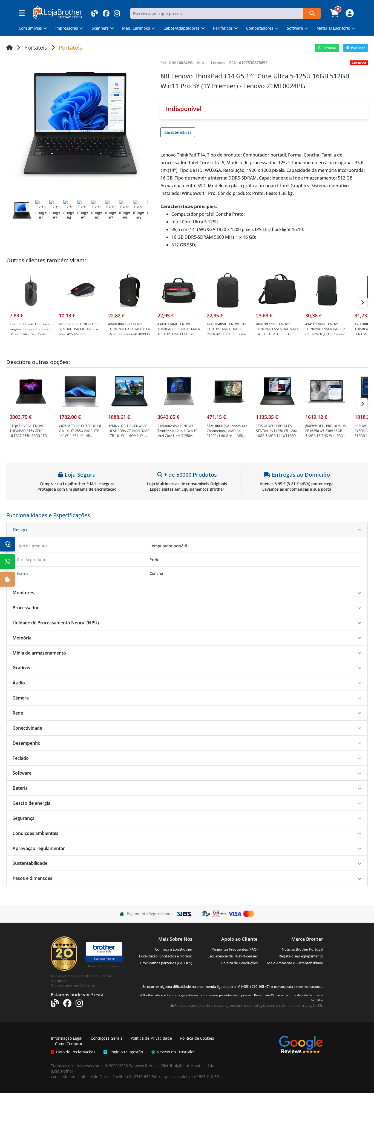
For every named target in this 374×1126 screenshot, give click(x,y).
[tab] (187, 529)
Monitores (23, 593)
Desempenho (27, 743)
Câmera (21, 698)
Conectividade (27, 728)
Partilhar (329, 48)
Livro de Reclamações (75, 1051)
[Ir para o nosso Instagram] (117, 11)
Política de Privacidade (151, 1038)
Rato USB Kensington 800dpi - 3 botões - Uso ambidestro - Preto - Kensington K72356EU (30, 331)
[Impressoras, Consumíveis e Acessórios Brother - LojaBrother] (57, 12)
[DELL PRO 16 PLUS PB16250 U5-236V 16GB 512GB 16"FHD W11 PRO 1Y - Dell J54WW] (326, 391)
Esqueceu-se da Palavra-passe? (233, 956)
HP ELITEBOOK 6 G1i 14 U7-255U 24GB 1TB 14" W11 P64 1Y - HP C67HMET (80, 433)
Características (177, 132)
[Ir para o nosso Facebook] (106, 11)
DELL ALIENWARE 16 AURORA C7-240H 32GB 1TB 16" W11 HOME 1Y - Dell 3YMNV (128, 433)
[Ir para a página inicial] (9, 47)
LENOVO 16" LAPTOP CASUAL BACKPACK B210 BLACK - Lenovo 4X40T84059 (227, 331)
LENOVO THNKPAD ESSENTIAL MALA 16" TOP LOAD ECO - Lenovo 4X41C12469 (178, 331)
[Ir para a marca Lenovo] (359, 62)
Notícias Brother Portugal (302, 949)
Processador (26, 608)
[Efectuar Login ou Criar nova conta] (349, 14)
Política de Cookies (197, 1038)
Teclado (21, 758)
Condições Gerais (106, 1038)
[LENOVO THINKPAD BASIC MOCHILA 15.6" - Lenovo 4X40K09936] (129, 289)
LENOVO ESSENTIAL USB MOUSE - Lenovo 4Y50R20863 (79, 329)
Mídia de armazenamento (39, 653)
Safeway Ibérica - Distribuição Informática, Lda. (172, 1065)
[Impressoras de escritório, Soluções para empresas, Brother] (104, 949)
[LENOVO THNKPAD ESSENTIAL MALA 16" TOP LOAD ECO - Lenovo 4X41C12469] (179, 289)
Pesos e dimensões (32, 878)
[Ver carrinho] (335, 14)
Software (22, 773)
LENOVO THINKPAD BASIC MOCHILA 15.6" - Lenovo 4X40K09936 (129, 329)
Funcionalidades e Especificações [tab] (48, 515)
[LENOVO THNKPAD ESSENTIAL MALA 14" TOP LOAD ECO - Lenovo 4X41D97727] (277, 289)
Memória (22, 638)
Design (20, 530)
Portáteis (35, 47)
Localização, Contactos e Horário (165, 956)
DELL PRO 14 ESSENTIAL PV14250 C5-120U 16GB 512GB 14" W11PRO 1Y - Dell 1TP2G (276, 433)
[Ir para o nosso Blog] (95, 11)
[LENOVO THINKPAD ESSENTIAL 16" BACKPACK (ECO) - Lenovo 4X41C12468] (326, 289)
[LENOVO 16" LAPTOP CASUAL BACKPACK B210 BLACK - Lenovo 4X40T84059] (228, 289)
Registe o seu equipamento (301, 956)
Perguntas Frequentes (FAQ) (235, 949)
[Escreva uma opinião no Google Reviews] (301, 1044)
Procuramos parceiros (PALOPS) (166, 962)
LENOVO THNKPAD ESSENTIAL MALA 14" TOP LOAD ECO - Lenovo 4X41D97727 (277, 331)
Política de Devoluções (239, 962)
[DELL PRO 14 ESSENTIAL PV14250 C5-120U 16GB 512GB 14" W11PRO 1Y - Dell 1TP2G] (277, 391)
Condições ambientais (35, 833)
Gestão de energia (31, 803)
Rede (18, 713)
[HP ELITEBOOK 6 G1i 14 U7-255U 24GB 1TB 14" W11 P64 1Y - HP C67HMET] (80, 391)
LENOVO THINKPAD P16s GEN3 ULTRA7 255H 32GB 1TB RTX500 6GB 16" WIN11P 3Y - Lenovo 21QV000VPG (31, 435)
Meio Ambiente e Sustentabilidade (295, 962)
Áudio (19, 683)
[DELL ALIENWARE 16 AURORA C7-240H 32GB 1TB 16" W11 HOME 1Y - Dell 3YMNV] (129, 391)
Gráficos (21, 668)
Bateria (20, 788)
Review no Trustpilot (176, 1051)
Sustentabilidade (30, 863)
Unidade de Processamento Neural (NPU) (56, 623)
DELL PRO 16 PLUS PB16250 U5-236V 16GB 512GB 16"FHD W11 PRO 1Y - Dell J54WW (326, 433)
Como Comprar (69, 1043)
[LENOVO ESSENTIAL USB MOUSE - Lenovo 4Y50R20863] (80, 289)
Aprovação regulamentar (39, 848)
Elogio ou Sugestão (125, 1051)
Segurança (23, 818)
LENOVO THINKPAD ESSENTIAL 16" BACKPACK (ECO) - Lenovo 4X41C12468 (325, 331)
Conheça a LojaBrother (173, 949)
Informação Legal (66, 1038)
